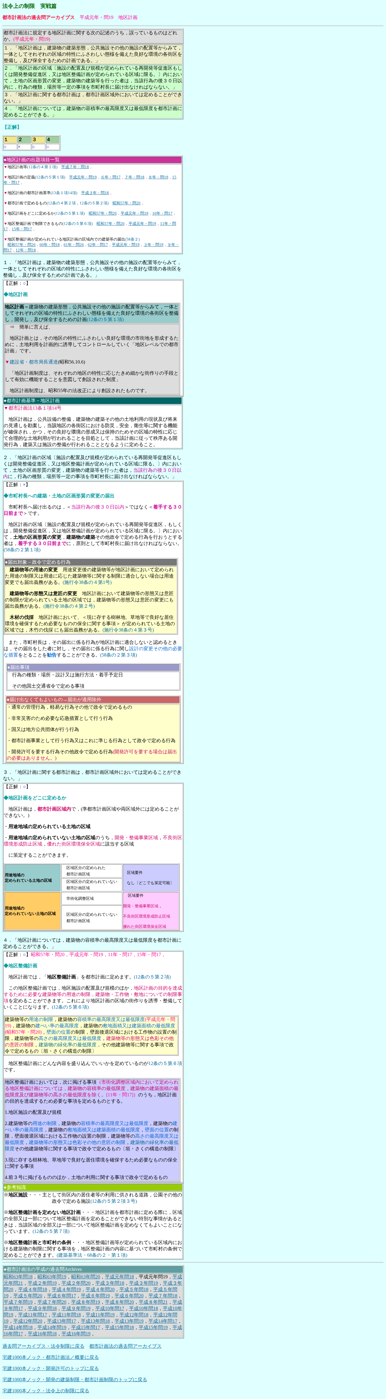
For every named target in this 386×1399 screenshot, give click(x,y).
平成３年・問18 (95, 193)
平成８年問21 (153, 1302)
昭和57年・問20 (126, 203)
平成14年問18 (18, 1327)
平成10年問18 (143, 1308)
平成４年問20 (100, 1289)
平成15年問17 (85, 1327)
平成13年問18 (95, 1321)
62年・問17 (98, 244)
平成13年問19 (129, 1321)
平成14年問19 (51, 1327)
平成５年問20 (27, 1295)
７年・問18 (134, 177)
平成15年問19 (153, 1327)
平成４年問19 (66, 1289)
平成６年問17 (61, 1295)
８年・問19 (158, 177)
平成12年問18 (133, 1314)
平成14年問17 (162, 1321)
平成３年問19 (143, 1283)
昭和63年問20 (85, 1276)
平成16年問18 (42, 1333)
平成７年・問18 (75, 167)
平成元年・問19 (83, 177)
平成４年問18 (32, 1289)
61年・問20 (74, 244)
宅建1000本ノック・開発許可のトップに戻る (50, 1368)
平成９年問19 (76, 1308)
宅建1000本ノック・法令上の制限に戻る (45, 1390)
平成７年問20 (51, 1302)
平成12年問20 (27, 1321)
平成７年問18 (162, 1295)
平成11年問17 (32, 1314)
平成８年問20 (119, 1302)
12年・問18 (26, 250)
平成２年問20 (76, 1283)
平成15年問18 (119, 1327)
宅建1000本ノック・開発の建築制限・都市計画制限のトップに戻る (74, 1379)
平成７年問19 (18, 1302)
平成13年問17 (61, 1321)
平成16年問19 (76, 1333)
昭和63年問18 (18, 1276)
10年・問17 (162, 213)
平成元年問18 (119, 1276)
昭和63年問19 (51, 1276)
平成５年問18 (133, 1289)
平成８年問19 (85, 1302)
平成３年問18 (109, 1283)
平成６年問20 (129, 1295)
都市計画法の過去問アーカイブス (125, 1346)
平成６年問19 (95, 1295)
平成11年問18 (66, 1314)
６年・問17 (111, 177)
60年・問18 (50, 244)
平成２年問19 (42, 1283)
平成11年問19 (100, 1314)
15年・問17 (22, 229)
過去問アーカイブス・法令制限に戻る (43, 1346)
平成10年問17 (109, 1308)
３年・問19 (153, 244)
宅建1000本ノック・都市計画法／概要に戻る (50, 1357)
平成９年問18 (42, 1308)
